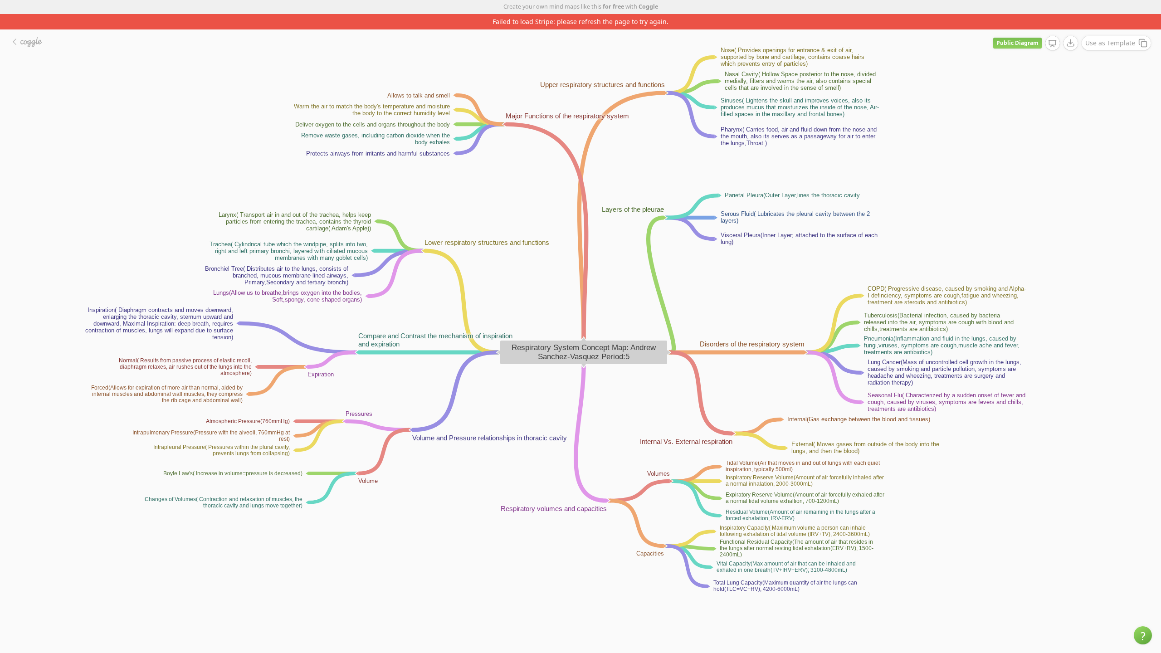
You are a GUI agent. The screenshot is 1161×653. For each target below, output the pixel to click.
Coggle (648, 6)
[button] (1143, 635)
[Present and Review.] (1052, 43)
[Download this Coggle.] (1070, 43)
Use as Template (1110, 43)
